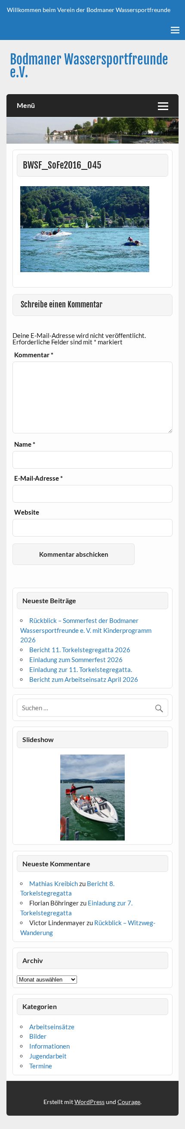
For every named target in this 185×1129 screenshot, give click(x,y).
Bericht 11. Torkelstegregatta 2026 (79, 649)
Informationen (49, 1046)
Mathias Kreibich (53, 883)
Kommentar (33, 355)
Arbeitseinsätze (51, 1027)
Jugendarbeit (48, 1056)
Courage (128, 1101)
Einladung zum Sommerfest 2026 (76, 659)
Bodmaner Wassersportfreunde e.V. (89, 66)
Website (26, 512)
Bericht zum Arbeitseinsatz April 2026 (83, 679)
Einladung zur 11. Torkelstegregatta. (80, 669)
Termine (40, 1066)
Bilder (37, 1036)
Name (24, 444)
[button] (23, 797)
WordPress (89, 1101)
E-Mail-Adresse (38, 478)
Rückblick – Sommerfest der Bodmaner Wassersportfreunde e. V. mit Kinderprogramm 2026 (85, 630)
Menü (26, 105)
